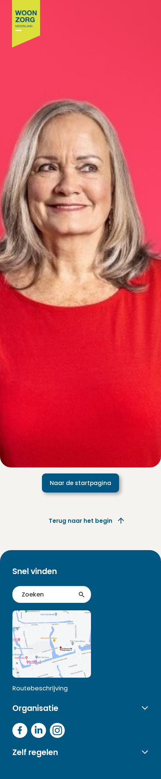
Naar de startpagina (80, 483)
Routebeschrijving (40, 688)
